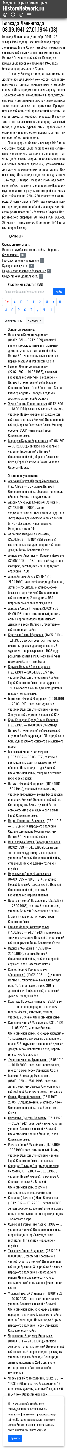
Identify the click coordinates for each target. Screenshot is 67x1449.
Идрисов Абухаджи (20, 948)
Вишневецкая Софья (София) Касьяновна (34, 841)
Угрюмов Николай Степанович (26, 1293)
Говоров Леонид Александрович (28, 366)
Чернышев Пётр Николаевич (26, 1378)
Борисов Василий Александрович (29, 666)
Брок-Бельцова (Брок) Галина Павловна (33, 719)
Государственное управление (20, 260)
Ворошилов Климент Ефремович (28, 334)
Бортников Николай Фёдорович (27, 698)
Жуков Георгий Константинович (27, 403)
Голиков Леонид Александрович (28, 926)
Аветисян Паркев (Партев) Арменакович (33, 480)
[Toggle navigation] (29, 15)
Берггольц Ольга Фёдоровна (26, 634)
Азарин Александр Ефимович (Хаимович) (33, 502)
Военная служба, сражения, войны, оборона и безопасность (30, 252)
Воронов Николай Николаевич (27, 900)
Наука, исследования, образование (24, 270)
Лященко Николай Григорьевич (27, 1059)
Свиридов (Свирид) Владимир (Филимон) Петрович (34, 1168)
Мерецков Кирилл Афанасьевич (28, 440)
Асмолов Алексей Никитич (24, 608)
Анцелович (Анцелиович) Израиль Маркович (36, 555)
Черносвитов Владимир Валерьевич (30, 1335)
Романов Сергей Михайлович (26, 1144)
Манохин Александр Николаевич (28, 1075)
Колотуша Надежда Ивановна (26, 1001)
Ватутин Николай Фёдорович (26, 783)
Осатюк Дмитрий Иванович (24, 1096)
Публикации (15, 236)
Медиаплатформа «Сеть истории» (25, 6)
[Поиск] (13, 15)
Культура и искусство (15, 265)
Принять (15, 1438)
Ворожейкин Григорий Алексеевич (29, 873)
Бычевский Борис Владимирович (28, 751)
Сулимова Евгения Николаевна (27, 1224)
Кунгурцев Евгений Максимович (27, 1022)
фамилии (33, 320)
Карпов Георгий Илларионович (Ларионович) (27, 971)
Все (7, 301)
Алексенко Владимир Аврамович (28, 534)
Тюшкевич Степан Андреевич (26, 1250)
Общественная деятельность (20, 276)
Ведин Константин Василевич (26, 820)
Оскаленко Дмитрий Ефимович (27, 1117)
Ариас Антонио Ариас (21, 576)
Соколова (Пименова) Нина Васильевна (33, 1197)
